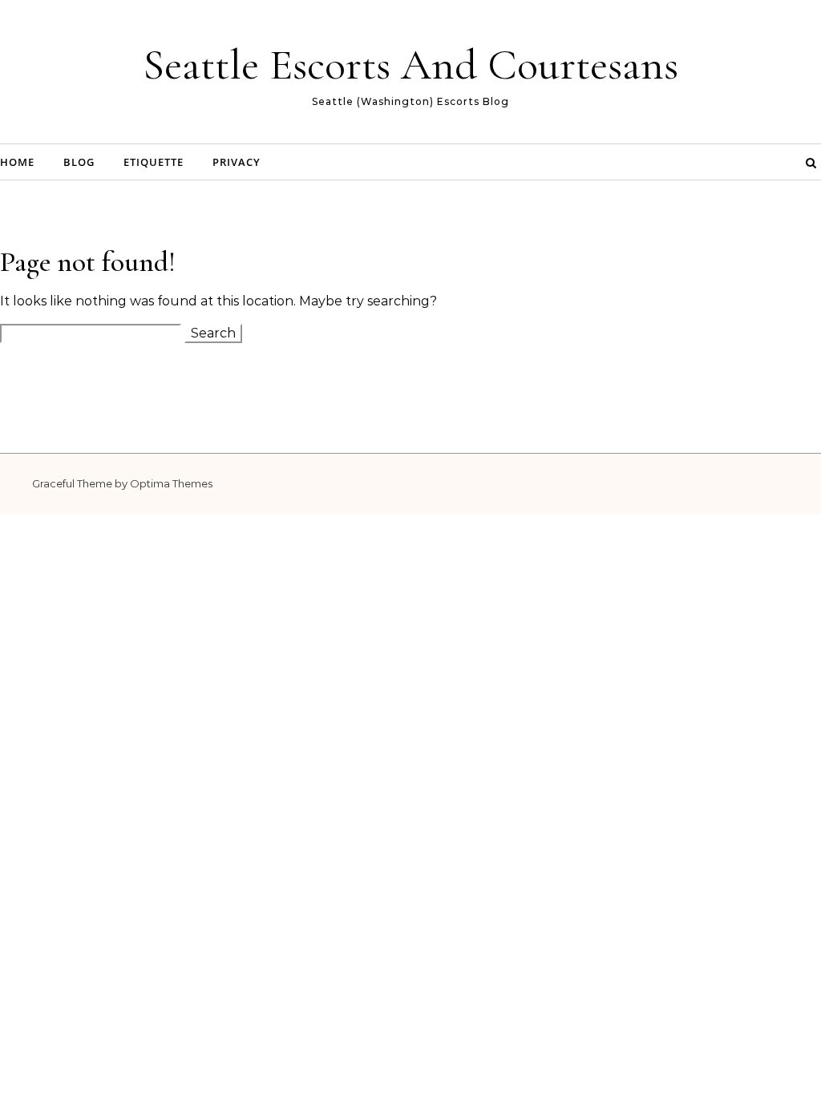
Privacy (236, 162)
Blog (79, 162)
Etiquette (153, 162)
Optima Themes (171, 483)
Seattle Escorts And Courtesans (410, 64)
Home (17, 162)
